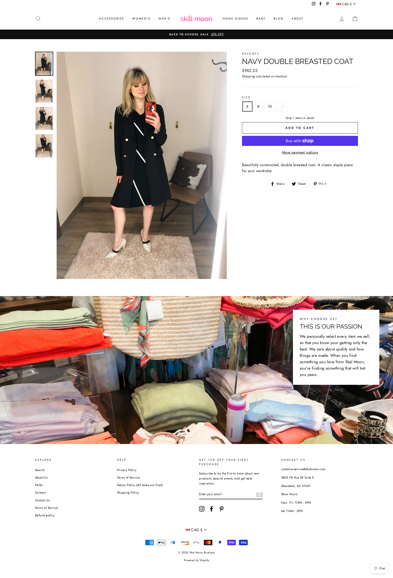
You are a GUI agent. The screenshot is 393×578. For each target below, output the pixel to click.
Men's (164, 18)
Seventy (250, 54)
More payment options (300, 152)
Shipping (248, 76)
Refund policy (44, 515)
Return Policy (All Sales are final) (140, 485)
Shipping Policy (128, 492)
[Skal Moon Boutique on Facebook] (211, 509)
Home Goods (235, 18)
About (298, 18)
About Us (41, 477)
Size (246, 97)
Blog (278, 18)
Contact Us (42, 500)
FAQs (39, 485)
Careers (40, 492)
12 (283, 106)
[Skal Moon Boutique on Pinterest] (221, 509)
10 (270, 106)
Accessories (111, 18)
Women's (141, 18)
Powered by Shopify (196, 560)
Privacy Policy (127, 470)
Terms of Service (46, 507)
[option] (196, 34)
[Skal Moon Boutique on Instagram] (201, 509)
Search (40, 470)
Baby (260, 18)
